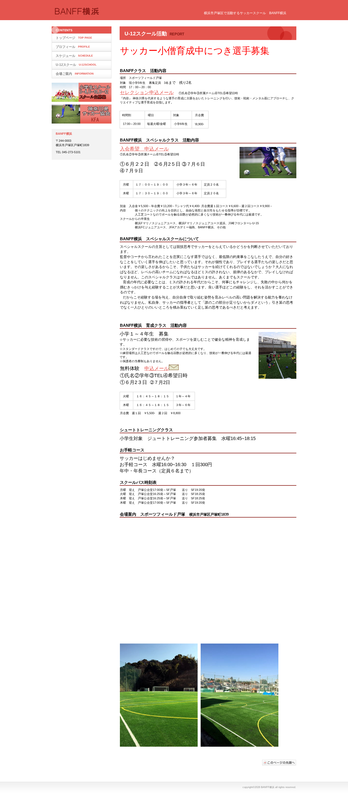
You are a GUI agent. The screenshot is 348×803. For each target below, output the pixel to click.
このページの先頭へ (279, 762)
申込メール (156, 368)
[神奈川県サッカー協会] (81, 114)
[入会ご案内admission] (81, 92)
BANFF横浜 (108, 11)
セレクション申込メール (147, 92)
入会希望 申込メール (144, 149)
